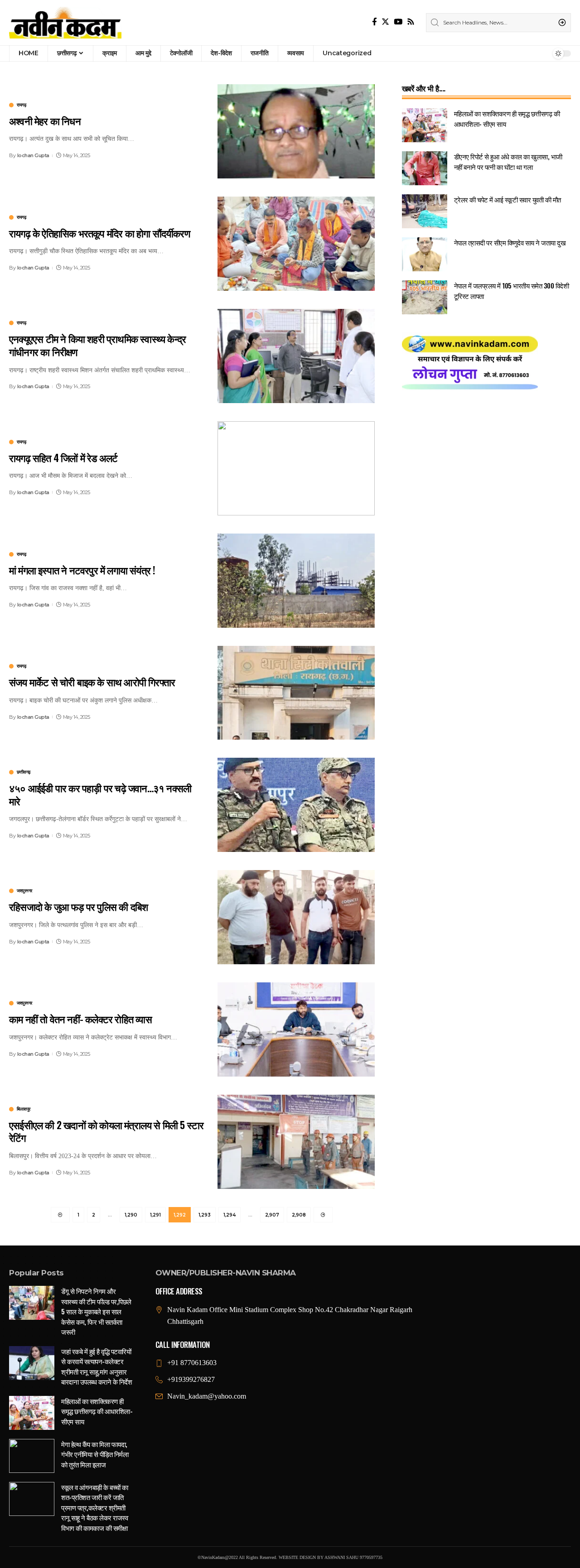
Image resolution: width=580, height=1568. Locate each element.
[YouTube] (398, 22)
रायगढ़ (21, 105)
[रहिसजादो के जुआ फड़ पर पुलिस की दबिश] (296, 917)
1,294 (229, 1215)
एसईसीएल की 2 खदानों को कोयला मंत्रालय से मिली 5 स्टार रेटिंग (106, 1131)
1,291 (155, 1215)
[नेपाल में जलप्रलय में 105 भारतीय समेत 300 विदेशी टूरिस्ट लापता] (424, 297)
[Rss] (411, 22)
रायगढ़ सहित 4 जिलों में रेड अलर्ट (63, 457)
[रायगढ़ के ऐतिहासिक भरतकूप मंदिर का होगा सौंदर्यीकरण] (296, 244)
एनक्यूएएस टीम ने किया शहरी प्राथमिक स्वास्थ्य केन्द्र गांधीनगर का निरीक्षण (97, 345)
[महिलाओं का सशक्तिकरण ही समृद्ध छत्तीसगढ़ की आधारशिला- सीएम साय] (424, 125)
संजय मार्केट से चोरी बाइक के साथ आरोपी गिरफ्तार (92, 681)
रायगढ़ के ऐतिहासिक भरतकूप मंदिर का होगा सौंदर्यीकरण (99, 233)
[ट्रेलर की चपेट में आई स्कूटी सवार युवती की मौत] (424, 211)
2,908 (299, 1215)
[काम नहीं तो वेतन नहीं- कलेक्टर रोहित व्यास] (296, 1029)
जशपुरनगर (24, 891)
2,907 (272, 1215)
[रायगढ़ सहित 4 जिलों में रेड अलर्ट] (296, 468)
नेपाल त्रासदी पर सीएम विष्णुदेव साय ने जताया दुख (510, 242)
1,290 (131, 1215)
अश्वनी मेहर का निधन (45, 120)
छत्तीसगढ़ (23, 772)
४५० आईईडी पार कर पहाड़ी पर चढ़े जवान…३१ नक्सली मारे (100, 794)
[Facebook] (374, 22)
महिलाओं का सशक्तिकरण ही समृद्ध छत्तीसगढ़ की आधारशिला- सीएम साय (96, 1411)
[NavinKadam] (65, 22)
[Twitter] (385, 22)
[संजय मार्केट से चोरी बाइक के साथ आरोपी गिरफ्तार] (296, 693)
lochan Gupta (33, 155)
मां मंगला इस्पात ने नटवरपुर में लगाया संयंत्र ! (82, 570)
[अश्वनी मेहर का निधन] (296, 131)
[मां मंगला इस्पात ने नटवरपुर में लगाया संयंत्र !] (296, 581)
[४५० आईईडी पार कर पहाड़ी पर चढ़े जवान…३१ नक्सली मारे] (296, 805)
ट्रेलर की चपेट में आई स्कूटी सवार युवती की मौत (507, 199)
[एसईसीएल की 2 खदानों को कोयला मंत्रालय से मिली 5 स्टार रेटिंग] (296, 1142)
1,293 (204, 1215)
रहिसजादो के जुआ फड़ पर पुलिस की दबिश (78, 906)
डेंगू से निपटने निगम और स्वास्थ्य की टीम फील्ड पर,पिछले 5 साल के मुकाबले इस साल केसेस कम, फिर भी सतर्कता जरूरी (96, 1311)
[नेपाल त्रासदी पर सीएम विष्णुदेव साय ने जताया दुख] (424, 254)
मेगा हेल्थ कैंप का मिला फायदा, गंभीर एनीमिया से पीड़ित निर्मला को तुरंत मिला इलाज (94, 1454)
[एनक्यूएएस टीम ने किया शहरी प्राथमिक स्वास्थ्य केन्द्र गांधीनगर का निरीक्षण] (296, 356)
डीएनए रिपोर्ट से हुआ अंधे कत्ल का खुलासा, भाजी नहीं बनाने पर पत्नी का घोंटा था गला (508, 161)
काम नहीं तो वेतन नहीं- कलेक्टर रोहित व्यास (80, 1018)
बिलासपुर (23, 1109)
